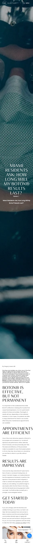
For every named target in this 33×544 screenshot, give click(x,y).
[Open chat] (29, 535)
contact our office (20, 523)
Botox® (4, 380)
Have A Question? (23, 530)
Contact (27, 542)
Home (15, 196)
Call (5, 542)
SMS (16, 542)
